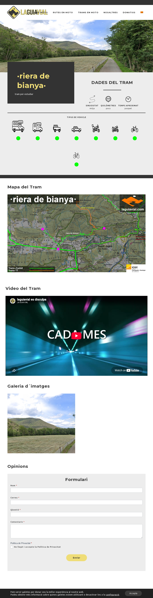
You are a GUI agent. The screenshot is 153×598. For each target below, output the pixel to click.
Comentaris (17, 522)
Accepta (133, 593)
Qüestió (15, 510)
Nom (13, 485)
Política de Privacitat (49, 547)
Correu (14, 498)
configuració (112, 595)
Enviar (76, 558)
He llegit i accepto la (37, 547)
